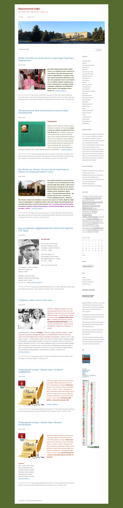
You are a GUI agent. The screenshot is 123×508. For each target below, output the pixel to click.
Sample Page (30, 17)
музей (51, 97)
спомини (57, 99)
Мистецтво (85, 102)
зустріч (31, 97)
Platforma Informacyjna (88, 175)
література (37, 411)
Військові (84, 69)
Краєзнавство (86, 89)
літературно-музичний (42, 97)
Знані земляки (86, 86)
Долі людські (42, 95)
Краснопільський (28, 411)
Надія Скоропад (57, 97)
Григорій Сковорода (27, 156)
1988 (61, 286)
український (91, 230)
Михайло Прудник (87, 104)
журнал (69, 286)
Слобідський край (50, 99)
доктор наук (92, 221)
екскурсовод (24, 97)
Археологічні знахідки (88, 65)
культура (84, 224)
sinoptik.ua (85, 376)
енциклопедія (37, 156)
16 (101, 246)
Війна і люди (35, 95)
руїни (27, 217)
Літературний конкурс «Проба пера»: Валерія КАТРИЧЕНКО (40, 423)
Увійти (84, 277)
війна (59, 95)
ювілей (35, 358)
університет (100, 230)
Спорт (84, 114)
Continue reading (61, 90)
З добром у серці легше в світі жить (35, 300)
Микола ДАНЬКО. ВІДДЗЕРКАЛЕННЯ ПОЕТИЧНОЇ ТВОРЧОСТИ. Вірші (45, 229)
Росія (98, 209)
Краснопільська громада (88, 200)
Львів (22, 289)
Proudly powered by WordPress (34, 500)
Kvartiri (84, 185)
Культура (49, 95)
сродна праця (31, 158)
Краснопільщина (89, 204)
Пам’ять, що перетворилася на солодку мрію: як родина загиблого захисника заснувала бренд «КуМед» (93, 158)
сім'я (26, 358)
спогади (84, 230)
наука (96, 224)
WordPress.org (86, 284)
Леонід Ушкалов (49, 154)
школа (58, 411)
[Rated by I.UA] (86, 351)
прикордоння (33, 99)
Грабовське (68, 95)
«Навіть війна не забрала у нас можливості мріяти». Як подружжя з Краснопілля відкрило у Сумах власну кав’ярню (93, 151)
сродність (38, 158)
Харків (90, 219)
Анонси (84, 63)
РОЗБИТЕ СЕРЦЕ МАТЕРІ (94, 185)
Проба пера (43, 411)
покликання (67, 156)
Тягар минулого (86, 121)
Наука (84, 108)
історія (96, 231)
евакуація (24, 215)
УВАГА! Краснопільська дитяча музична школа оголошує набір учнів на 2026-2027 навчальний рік (93, 324)
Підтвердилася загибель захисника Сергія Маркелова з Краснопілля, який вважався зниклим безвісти (93, 317)
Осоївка (95, 208)
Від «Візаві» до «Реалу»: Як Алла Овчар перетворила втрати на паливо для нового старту (43, 170)
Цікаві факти (85, 123)
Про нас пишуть (86, 112)
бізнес (64, 213)
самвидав (40, 289)
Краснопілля (37, 215)
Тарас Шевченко (46, 158)
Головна (20, 17)
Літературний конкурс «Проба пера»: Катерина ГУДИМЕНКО (40, 370)
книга (52, 156)
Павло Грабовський (87, 110)
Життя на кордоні (44, 213)
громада (85, 221)
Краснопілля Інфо (29, 8)
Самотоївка (86, 211)
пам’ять (26, 99)
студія (62, 99)
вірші (63, 95)
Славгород (47, 289)
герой (101, 219)
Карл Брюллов (46, 156)
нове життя (58, 215)
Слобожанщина (87, 213)
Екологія (84, 82)
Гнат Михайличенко (88, 74)
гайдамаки (67, 154)
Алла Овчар (58, 213)
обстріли (65, 97)
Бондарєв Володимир (55, 356)
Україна (54, 158)
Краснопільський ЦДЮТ (48, 215)
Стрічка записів (86, 279)
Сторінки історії (86, 117)
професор (24, 158)
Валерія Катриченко (64, 483)
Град (19, 97)
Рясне (49, 411)
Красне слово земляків (38, 154)
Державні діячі (86, 78)
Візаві (67, 213)
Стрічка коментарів (87, 282)
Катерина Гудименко (68, 409)
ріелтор (23, 217)
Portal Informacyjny (87, 179)
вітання (67, 356)
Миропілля (87, 207)
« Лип (83, 255)
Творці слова (85, 119)
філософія (84, 231)
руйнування (40, 99)
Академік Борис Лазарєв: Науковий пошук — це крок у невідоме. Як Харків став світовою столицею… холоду (93, 136)
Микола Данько (49, 286)
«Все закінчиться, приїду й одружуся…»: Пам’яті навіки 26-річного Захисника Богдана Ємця (93, 332)
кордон (101, 223)
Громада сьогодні (87, 76)
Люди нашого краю (37, 356)
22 (98, 248)
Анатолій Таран (86, 61)
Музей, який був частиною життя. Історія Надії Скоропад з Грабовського (46, 59)
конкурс (20, 411)
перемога (91, 226)
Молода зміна (48, 409)
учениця (53, 411)
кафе (31, 215)
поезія (35, 289)
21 (95, 248)
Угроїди (30, 358)
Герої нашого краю (87, 71)
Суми (30, 217)
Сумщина (35, 217)
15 (98, 246)
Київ (83, 198)
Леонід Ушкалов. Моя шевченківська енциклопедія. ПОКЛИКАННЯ (43, 111)
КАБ (34, 97)
